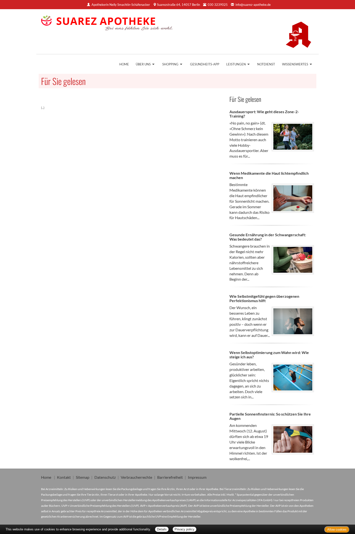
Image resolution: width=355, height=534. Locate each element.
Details (162, 529)
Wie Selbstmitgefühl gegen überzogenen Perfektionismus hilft (264, 298)
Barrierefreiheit (170, 477)
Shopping (170, 64)
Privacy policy (184, 529)
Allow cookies (337, 529)
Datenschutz (105, 477)
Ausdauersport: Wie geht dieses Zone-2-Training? (264, 113)
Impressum (197, 477)
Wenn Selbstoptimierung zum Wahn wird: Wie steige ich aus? (269, 354)
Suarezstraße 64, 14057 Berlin (178, 5)
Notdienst (266, 64)
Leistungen (236, 64)
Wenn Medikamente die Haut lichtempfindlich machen (269, 175)
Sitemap (82, 477)
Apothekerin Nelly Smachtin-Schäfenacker (121, 5)
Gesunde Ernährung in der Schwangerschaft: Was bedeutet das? (267, 236)
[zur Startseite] (107, 21)
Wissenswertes (295, 64)
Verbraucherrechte (136, 477)
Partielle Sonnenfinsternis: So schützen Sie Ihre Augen (270, 416)
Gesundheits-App (204, 64)
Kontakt (64, 477)
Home (124, 64)
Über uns (143, 64)
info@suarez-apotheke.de (253, 5)
